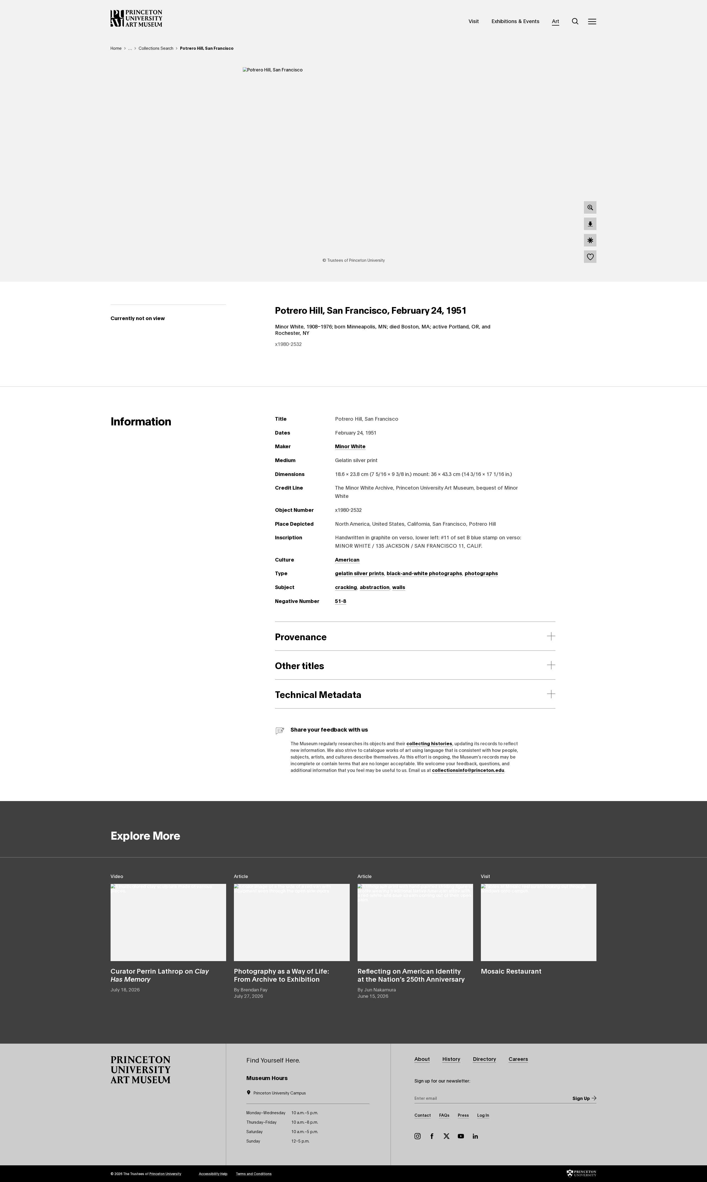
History (451, 1058)
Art (555, 21)
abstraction (374, 586)
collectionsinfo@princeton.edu (468, 770)
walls (398, 586)
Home (116, 48)
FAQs (444, 1115)
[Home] (137, 18)
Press (463, 1115)
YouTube (461, 1136)
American (347, 559)
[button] (141, 1069)
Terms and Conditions (254, 1173)
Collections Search (156, 48)
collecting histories (429, 743)
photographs (481, 573)
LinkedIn (475, 1136)
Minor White (350, 446)
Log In (483, 1115)
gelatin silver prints (359, 573)
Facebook (432, 1136)
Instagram (417, 1136)
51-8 (340, 600)
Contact (422, 1115)
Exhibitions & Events (515, 21)
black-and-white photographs (424, 573)
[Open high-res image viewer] (590, 207)
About (422, 1058)
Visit (474, 21)
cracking (346, 586)
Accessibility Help (213, 1173)
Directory (484, 1058)
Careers (518, 1058)
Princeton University (165, 1173)
